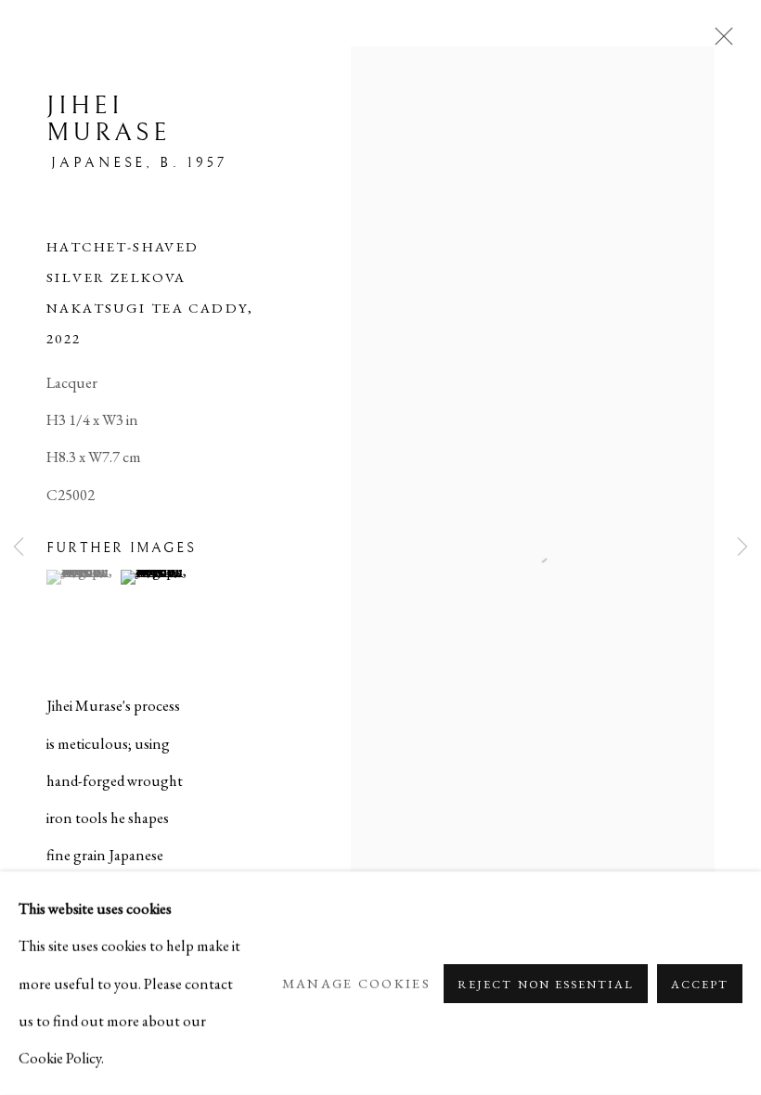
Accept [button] (700, 983)
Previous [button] (18, 547)
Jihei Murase (108, 119)
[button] (81, 577)
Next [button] (742, 547)
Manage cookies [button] (356, 982)
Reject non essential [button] (545, 983)
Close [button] (719, 42)
